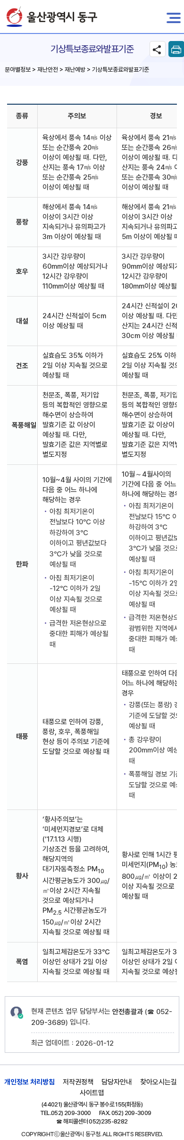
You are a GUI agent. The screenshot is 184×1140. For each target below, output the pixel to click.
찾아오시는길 (158, 1082)
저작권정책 (78, 1082)
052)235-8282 (108, 1121)
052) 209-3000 (71, 1112)
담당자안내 (116, 1082)
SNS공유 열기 (158, 49)
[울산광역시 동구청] (52, 16)
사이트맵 (92, 1093)
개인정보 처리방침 (29, 1082)
